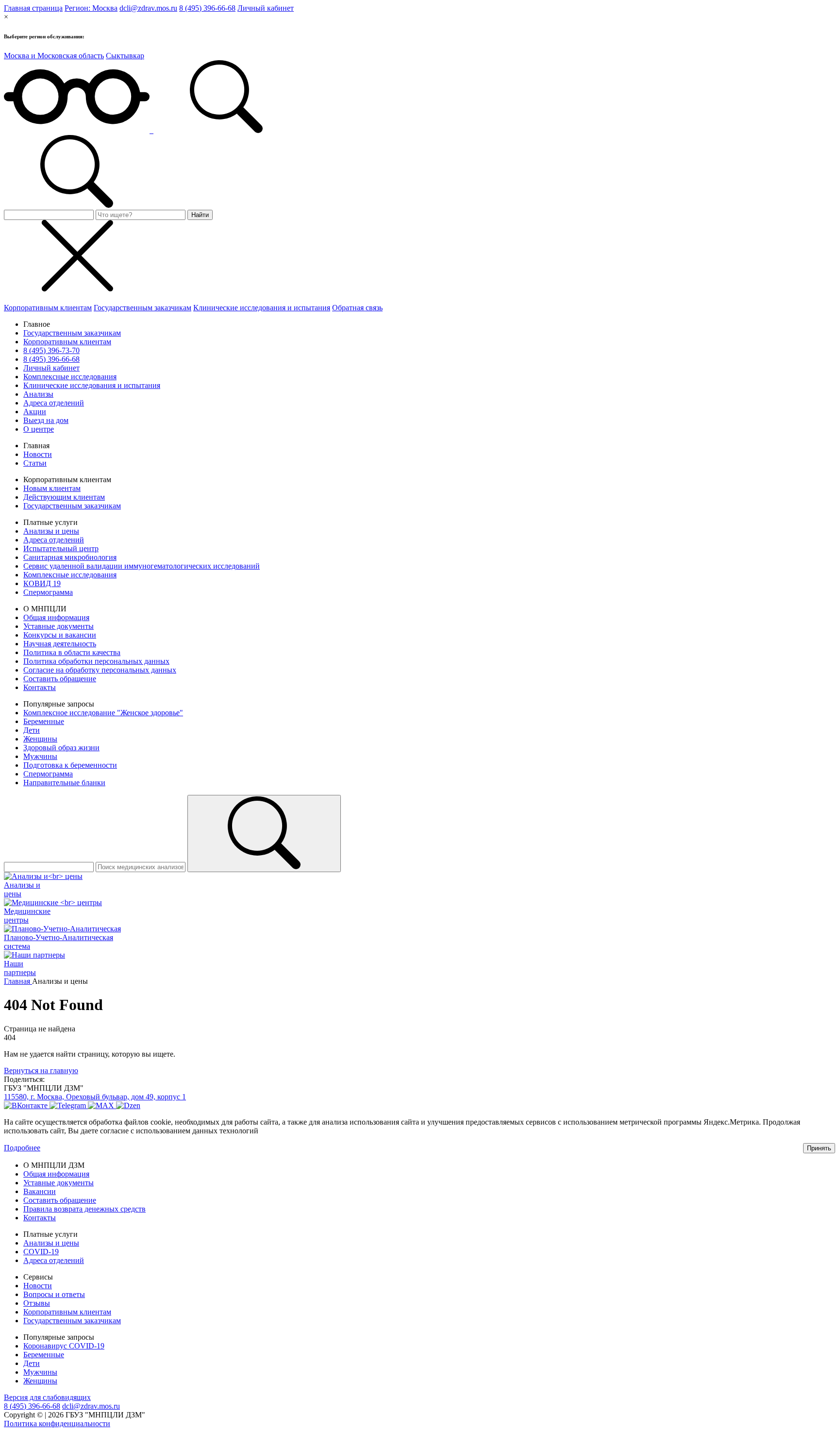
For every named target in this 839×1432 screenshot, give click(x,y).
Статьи (35, 463)
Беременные (43, 721)
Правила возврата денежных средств (84, 1209)
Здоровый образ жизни (61, 747)
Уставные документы (58, 626)
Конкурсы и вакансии (59, 635)
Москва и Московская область (54, 55)
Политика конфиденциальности (57, 1423)
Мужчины (40, 756)
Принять (819, 1148)
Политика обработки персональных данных (96, 661)
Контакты (39, 687)
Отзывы (36, 1303)
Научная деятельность (59, 644)
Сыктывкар (125, 55)
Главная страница (33, 8)
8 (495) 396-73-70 (51, 350)
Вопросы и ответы (54, 1294)
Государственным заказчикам (142, 307)
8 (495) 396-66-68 (207, 8)
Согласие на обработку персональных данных (99, 670)
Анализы (38, 394)
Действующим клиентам (64, 497)
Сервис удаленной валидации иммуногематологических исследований (141, 566)
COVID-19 (41, 1251)
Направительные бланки (64, 782)
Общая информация (56, 617)
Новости (37, 454)
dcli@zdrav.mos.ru (148, 8)
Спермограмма (48, 592)
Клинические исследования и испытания (261, 307)
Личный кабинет (265, 8)
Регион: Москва (91, 8)
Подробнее (22, 1148)
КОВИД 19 (42, 583)
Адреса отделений (53, 403)
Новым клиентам (52, 488)
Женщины (40, 739)
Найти (200, 215)
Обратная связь (357, 307)
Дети (31, 730)
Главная (18, 981)
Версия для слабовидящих (47, 1397)
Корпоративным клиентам (48, 307)
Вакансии (39, 1191)
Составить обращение (59, 678)
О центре (38, 429)
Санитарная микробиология (70, 557)
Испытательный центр (61, 548)
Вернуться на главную (41, 1070)
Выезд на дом (45, 420)
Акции (34, 411)
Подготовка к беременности (70, 765)
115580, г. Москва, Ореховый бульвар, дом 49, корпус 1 (95, 1097)
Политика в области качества (71, 652)
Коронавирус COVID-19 (63, 1346)
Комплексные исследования (70, 376)
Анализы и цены (51, 531)
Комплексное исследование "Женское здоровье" (103, 712)
